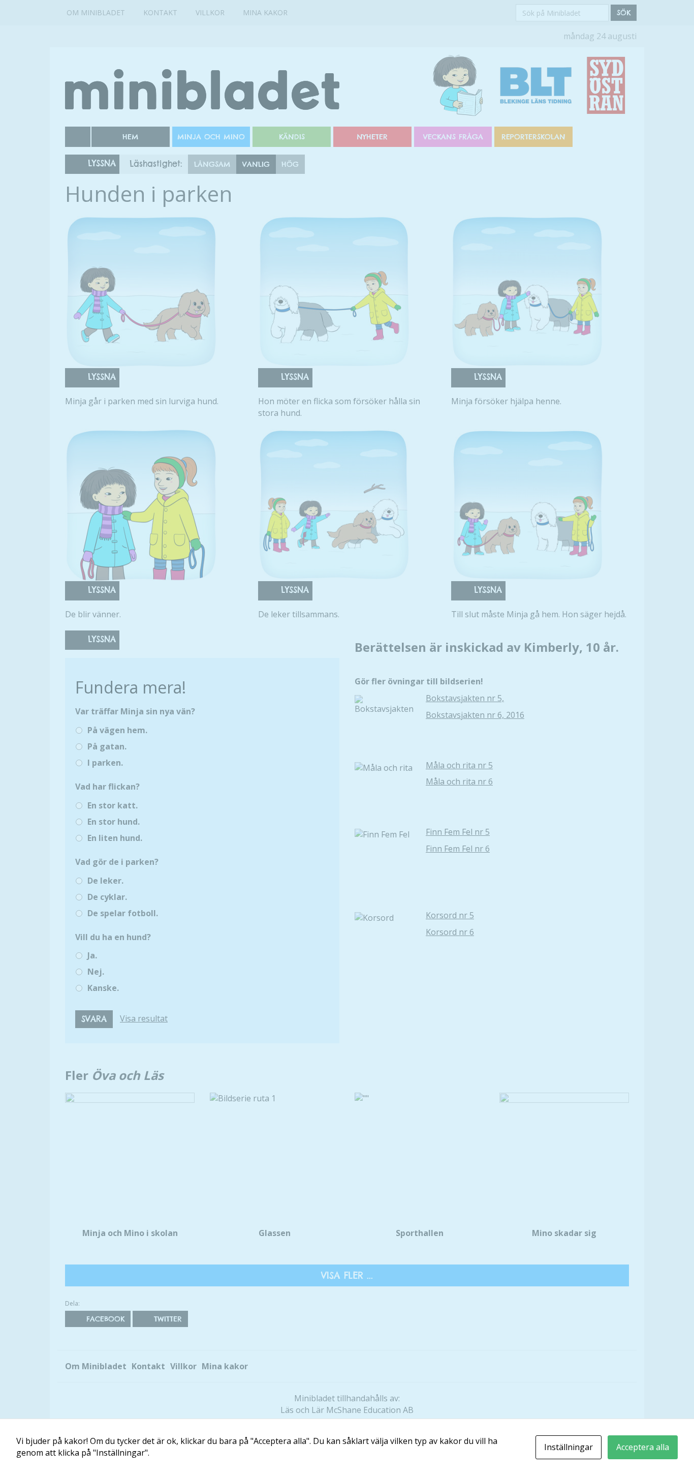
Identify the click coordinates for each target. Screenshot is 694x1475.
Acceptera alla (642, 1447)
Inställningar (568, 1447)
